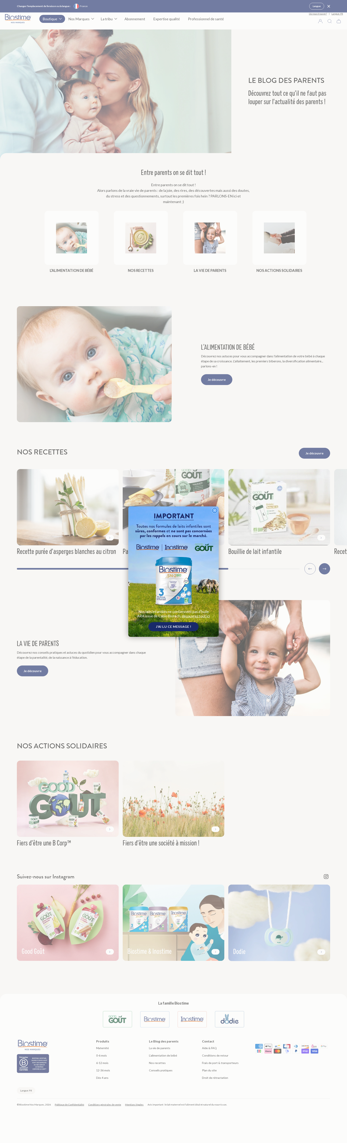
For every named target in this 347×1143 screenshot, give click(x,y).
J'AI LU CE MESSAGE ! (173, 626)
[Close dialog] (214, 510)
